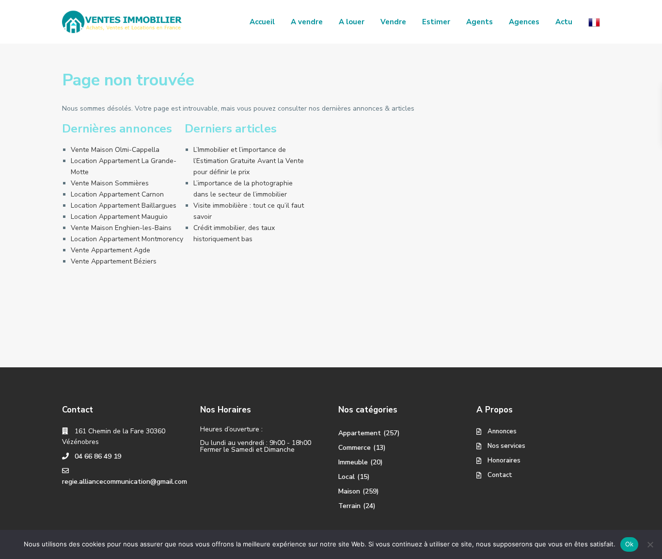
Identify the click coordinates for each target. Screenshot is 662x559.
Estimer (436, 22)
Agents (479, 22)
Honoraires (504, 460)
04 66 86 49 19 (98, 456)
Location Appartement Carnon (117, 194)
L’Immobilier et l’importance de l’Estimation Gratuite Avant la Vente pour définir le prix (248, 161)
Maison (349, 491)
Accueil (262, 22)
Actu (563, 22)
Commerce (354, 447)
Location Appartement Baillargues (123, 205)
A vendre (307, 22)
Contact (500, 475)
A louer (351, 22)
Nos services (506, 446)
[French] (594, 22)
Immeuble (353, 462)
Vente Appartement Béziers (114, 261)
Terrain (349, 505)
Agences (524, 22)
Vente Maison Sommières (110, 183)
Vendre (393, 22)
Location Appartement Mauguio (119, 216)
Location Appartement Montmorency (127, 239)
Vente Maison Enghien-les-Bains (121, 227)
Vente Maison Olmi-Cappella (115, 149)
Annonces (502, 431)
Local (346, 476)
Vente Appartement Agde (110, 250)
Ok (629, 544)
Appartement (359, 433)
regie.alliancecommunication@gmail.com (124, 481)
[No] (650, 544)
